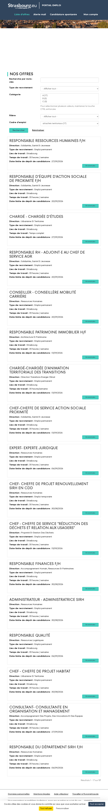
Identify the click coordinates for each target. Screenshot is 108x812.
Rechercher (19, 130)
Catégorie (15, 95)
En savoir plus (90, 166)
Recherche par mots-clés (20, 80)
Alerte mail (39, 14)
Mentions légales (41, 794)
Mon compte (91, 14)
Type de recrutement (21, 88)
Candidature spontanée (63, 14)
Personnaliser (62, 809)
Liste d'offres (22, 14)
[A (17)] (69, 95)
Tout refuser (46, 809)
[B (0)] (69, 98)
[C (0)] (69, 101)
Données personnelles (19, 794)
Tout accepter (97, 804)
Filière (12, 116)
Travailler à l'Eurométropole (85, 794)
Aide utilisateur (61, 794)
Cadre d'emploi (17, 122)
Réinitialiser (38, 130)
